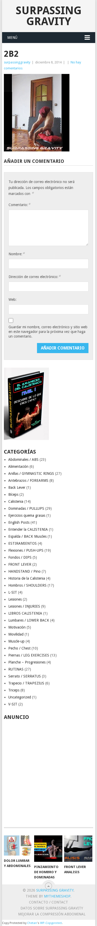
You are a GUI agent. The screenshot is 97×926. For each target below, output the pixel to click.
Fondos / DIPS (20, 557)
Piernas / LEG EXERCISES (28, 655)
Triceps (13, 690)
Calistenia (15, 501)
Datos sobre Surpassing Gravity (51, 908)
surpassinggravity (17, 62)
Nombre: (17, 253)
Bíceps (13, 494)
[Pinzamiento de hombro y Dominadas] (48, 848)
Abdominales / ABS (23, 459)
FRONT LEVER (19, 564)
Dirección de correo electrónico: (35, 276)
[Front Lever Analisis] (78, 848)
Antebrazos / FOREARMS (28, 480)
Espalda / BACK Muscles (27, 536)
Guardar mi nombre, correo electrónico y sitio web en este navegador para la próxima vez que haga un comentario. (48, 331)
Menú (12, 37)
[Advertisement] (48, 770)
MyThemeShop (57, 896)
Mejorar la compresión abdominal (51, 914)
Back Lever (16, 487)
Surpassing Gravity (48, 16)
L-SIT (12, 592)
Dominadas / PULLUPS (26, 508)
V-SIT (12, 704)
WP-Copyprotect (51, 923)
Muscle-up (16, 641)
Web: (13, 299)
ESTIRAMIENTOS (22, 543)
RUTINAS (16, 669)
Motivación (17, 627)
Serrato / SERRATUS (24, 676)
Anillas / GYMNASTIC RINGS (31, 473)
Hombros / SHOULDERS (27, 585)
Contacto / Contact (48, 902)
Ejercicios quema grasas (26, 515)
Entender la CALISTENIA (28, 529)
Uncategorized (19, 697)
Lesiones (15, 599)
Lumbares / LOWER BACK (28, 620)
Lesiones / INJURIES (24, 606)
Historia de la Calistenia (26, 578)
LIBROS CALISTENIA (25, 613)
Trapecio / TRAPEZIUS (26, 683)
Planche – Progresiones (27, 662)
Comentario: (19, 204)
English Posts (18, 522)
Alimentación (18, 466)
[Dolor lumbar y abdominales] (18, 845)
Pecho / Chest (19, 648)
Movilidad (16, 634)
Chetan (32, 923)
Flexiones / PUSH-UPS (25, 550)
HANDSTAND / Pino (24, 571)
